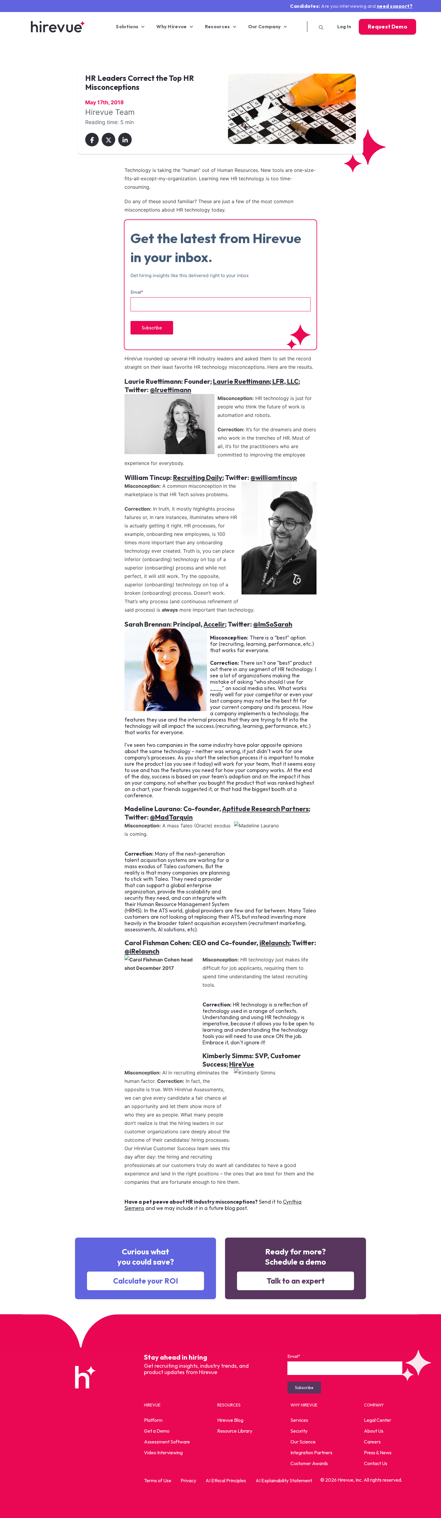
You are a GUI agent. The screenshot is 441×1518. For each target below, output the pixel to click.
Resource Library (234, 1431)
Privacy (188, 1480)
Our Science (303, 1442)
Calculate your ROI (145, 1281)
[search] (319, 26)
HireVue (241, 1064)
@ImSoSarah (272, 624)
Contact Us (375, 1463)
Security (299, 1431)
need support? (395, 6)
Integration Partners (311, 1452)
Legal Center (377, 1420)
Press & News (378, 1452)
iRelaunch (274, 943)
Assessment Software (167, 1442)
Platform (153, 1420)
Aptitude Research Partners (265, 809)
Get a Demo (157, 1431)
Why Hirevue (171, 26)
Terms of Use (157, 1480)
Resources (217, 26)
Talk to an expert (296, 1281)
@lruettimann (170, 390)
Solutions (127, 26)
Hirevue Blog (230, 1420)
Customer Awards (309, 1463)
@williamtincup (273, 477)
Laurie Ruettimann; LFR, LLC (255, 381)
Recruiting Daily (197, 477)
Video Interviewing (163, 1452)
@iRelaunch (141, 951)
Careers (372, 1442)
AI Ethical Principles (226, 1480)
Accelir (214, 624)
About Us (373, 1431)
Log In (344, 26)
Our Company (264, 26)
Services (299, 1420)
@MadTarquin (171, 817)
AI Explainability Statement (284, 1480)
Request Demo (387, 26)
